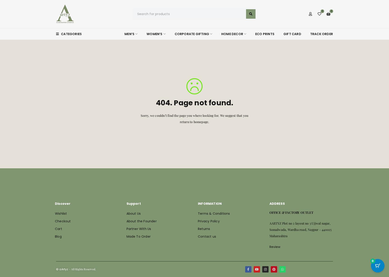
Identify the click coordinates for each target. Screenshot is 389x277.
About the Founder (142, 221)
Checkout (63, 221)
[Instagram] (265, 269)
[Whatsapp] (282, 269)
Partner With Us (139, 229)
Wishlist (61, 213)
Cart (58, 229)
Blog (58, 236)
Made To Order (139, 236)
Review (274, 247)
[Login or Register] (310, 13)
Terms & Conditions (214, 213)
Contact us (207, 236)
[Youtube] (257, 269)
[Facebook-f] (248, 269)
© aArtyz (62, 269)
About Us (134, 213)
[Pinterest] (274, 269)
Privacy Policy (209, 221)
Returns (204, 229)
